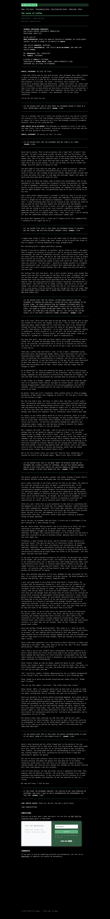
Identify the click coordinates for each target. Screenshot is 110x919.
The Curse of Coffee (31, 13)
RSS (72, 816)
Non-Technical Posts (59, 9)
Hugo (38, 911)
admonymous (25, 856)
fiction (25, 21)
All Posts (30, 9)
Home (23, 9)
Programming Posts (43, 9)
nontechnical (35, 21)
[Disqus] (55, 880)
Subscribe (72, 9)
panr (56, 911)
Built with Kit (66, 841)
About (80, 9)
